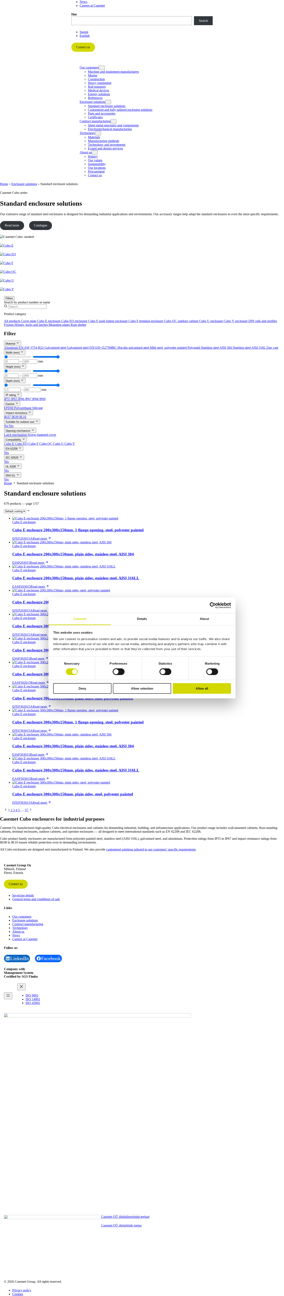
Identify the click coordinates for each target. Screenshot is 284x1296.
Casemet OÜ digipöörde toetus (121, 1225)
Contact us (83, 47)
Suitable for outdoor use (20, 421)
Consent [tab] (79, 619)
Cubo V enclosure (236, 321)
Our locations (97, 167)
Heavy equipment (99, 83)
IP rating (11, 395)
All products (12, 321)
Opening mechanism (18, 430)
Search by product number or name (27, 302)
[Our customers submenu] (102, 68)
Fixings (9, 324)
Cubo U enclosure (211, 321)
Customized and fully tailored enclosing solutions (120, 109)
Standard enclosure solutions (106, 106)
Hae (74, 14)
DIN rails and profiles (262, 321)
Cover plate (29, 321)
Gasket (10, 404)
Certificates (95, 117)
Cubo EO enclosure (74, 321)
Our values (95, 160)
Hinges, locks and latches (32, 324)
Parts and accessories (101, 113)
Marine (92, 75)
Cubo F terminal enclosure (146, 321)
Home (4, 184)
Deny (82, 688)
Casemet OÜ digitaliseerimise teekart (125, 1216)
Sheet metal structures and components (113, 125)
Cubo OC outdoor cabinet (181, 321)
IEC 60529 (12, 457)
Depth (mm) (13, 380)
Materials (94, 137)
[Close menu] (21, 986)
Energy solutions (99, 94)
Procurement (96, 171)
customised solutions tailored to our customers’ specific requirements (151, 849)
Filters (9, 298)
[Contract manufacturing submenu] (113, 121)
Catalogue (40, 225)
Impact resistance (17, 412)
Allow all (202, 688)
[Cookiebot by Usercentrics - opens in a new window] (213, 605)
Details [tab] (142, 619)
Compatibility (14, 439)
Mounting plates (60, 324)
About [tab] (204, 619)
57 (27, 810)
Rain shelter (78, 324)
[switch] (119, 671)
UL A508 (11, 466)
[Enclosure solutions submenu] (108, 102)
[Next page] (30, 810)
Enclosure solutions (24, 184)
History (93, 156)
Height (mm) (13, 366)
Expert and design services (105, 148)
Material (11, 343)
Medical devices (98, 90)
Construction (96, 79)
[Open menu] (8, 995)
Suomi (84, 32)
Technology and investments (106, 144)
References (95, 98)
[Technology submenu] (98, 133)
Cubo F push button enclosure (108, 321)
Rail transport (97, 86)
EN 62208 (12, 448)
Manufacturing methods (103, 141)
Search (203, 20)
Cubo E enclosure (49, 321)
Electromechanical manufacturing (110, 129)
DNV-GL (11, 475)
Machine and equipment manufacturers (113, 71)
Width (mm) (13, 352)
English (85, 35)
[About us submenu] (95, 152)
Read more (12, 225)
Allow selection (142, 688)
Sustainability (97, 164)
